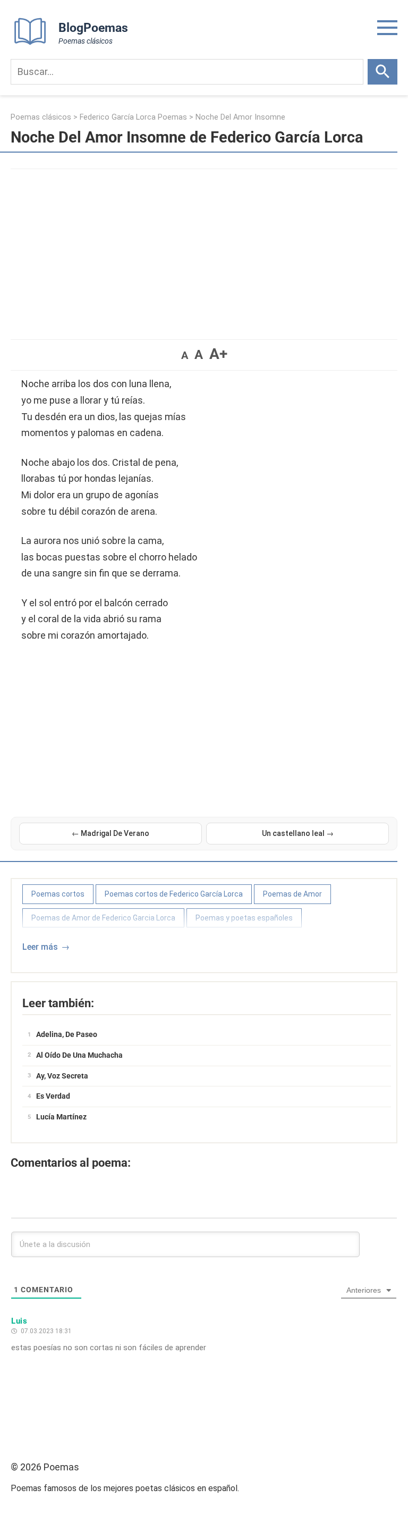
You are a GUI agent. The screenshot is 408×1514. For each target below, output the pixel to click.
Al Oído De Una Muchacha (79, 1055)
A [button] (184, 355)
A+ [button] (218, 354)
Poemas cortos (57, 894)
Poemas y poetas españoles (244, 918)
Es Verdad (53, 1096)
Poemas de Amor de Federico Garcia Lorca (103, 918)
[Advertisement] (204, 248)
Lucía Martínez (61, 1117)
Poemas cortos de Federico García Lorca (174, 894)
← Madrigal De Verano (110, 833)
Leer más (40, 947)
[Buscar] (382, 72)
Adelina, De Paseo (66, 1034)
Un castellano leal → (298, 833)
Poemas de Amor (292, 894)
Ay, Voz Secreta (62, 1076)
